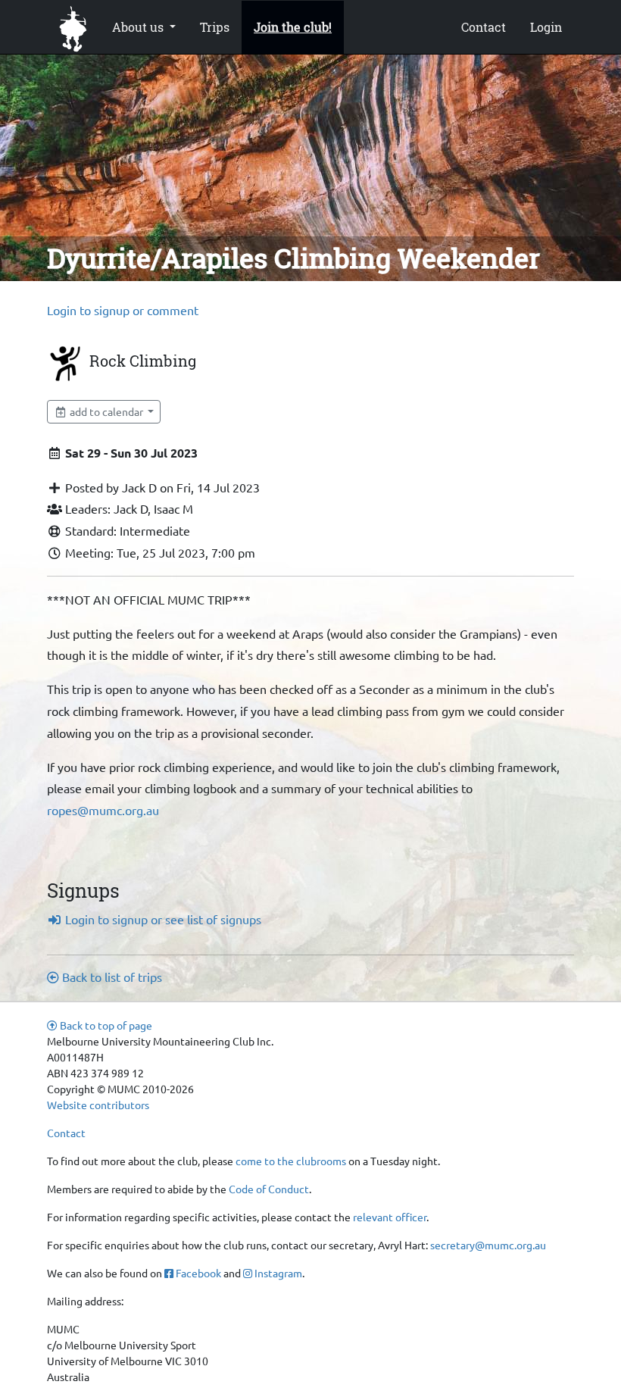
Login (546, 27)
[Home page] (73, 27)
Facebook (197, 1273)
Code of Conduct (269, 1188)
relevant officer (389, 1217)
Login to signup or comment (122, 309)
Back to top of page (105, 1025)
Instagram (277, 1273)
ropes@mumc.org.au (103, 809)
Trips (214, 27)
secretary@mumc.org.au (488, 1245)
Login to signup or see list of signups (161, 919)
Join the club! (293, 27)
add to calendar (106, 411)
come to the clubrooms (291, 1160)
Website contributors (98, 1104)
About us (139, 27)
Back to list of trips (110, 976)
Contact (483, 27)
